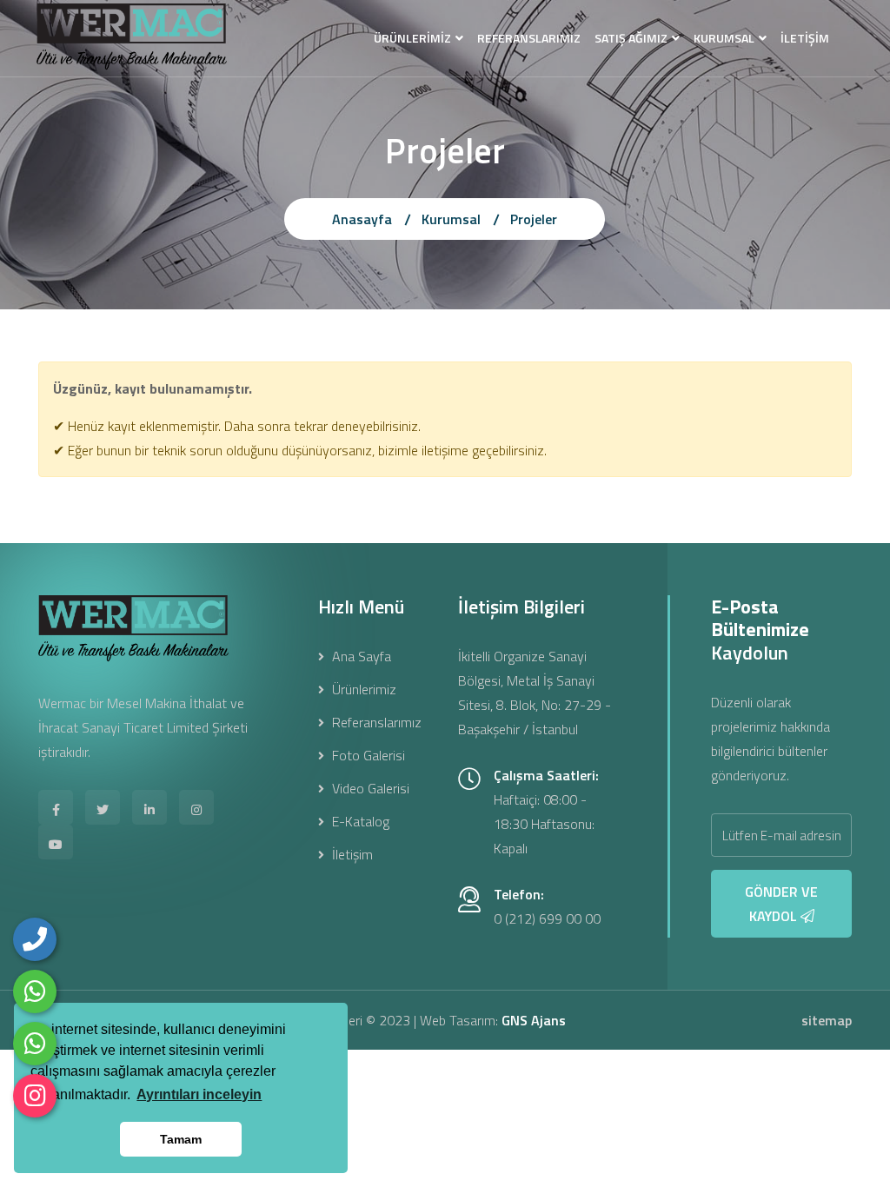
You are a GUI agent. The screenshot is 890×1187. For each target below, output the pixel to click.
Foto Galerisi (367, 755)
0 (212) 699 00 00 (547, 918)
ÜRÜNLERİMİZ (412, 38)
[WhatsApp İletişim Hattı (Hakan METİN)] (34, 1043)
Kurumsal (451, 219)
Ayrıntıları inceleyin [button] (199, 1094)
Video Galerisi (369, 788)
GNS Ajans (533, 1020)
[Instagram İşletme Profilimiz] (34, 1095)
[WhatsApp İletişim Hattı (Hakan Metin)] (34, 991)
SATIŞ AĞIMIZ (631, 38)
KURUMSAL (724, 38)
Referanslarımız (375, 722)
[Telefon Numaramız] (34, 939)
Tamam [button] (181, 1139)
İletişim (351, 854)
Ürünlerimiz (362, 689)
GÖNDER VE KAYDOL (781, 903)
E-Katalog (359, 821)
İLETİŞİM (804, 38)
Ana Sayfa (360, 656)
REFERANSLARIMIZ (529, 38)
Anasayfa (362, 219)
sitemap (826, 1020)
